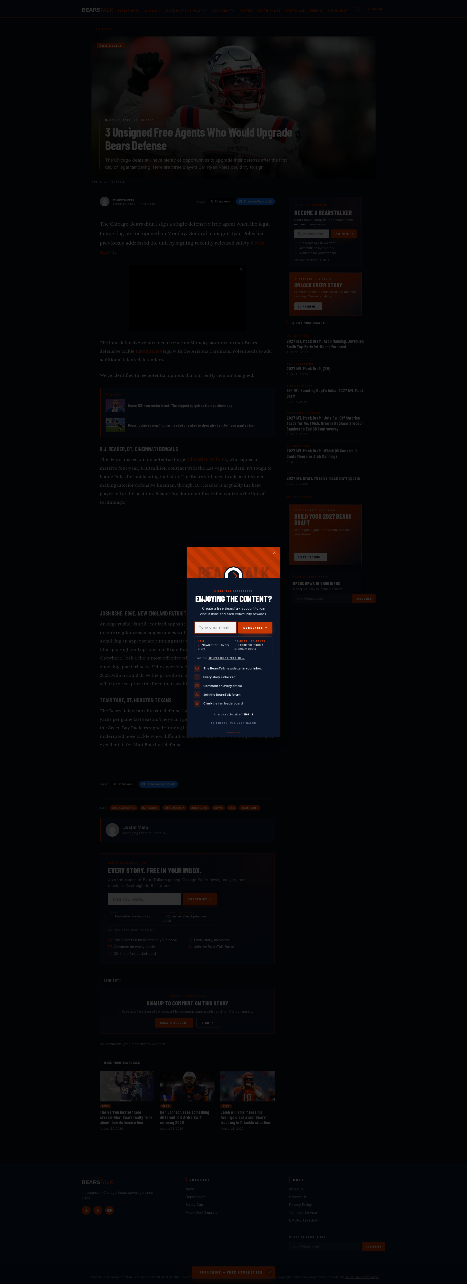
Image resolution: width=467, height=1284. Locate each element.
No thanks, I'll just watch (233, 722)
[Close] (274, 553)
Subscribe (253, 627)
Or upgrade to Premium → (226, 658)
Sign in (248, 714)
